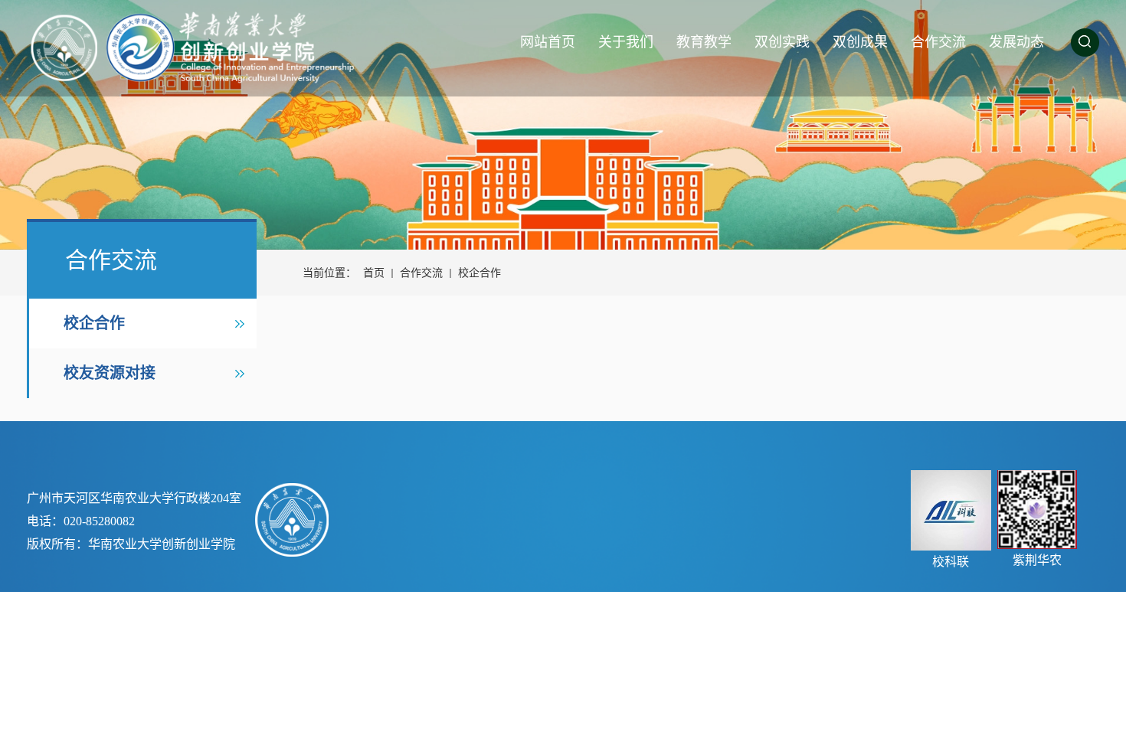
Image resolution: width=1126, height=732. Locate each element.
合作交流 (938, 42)
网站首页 (547, 42)
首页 (374, 273)
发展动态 (1016, 42)
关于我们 (625, 42)
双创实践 (782, 42)
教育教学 (704, 42)
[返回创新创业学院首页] (212, 48)
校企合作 (94, 323)
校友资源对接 (109, 372)
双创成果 (860, 42)
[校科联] (951, 510)
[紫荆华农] (1037, 509)
